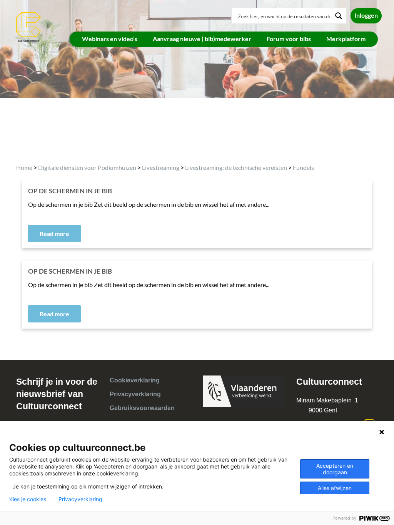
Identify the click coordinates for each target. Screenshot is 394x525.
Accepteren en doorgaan (334, 468)
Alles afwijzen (335, 488)
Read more (54, 233)
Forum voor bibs (289, 38)
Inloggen (366, 15)
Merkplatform (346, 38)
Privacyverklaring (135, 394)
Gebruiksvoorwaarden (142, 408)
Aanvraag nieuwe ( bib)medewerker (202, 38)
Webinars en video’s (109, 38)
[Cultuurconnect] (29, 26)
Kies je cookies (27, 499)
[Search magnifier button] (338, 15)
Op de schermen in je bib (70, 271)
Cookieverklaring (135, 380)
